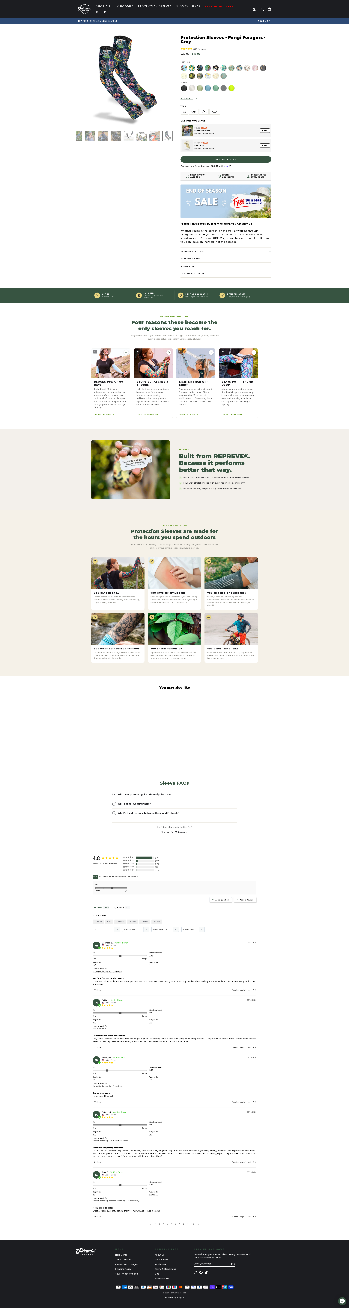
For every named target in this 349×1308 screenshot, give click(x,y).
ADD (266, 130)
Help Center (121, 1254)
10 (192, 1224)
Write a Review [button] (246, 900)
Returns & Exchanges (126, 1264)
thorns (144, 921)
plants (157, 921)
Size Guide (186, 98)
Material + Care (190, 259)
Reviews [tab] (98, 907)
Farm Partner (162, 1259)
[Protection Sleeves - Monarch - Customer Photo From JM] (198, 860)
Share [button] (98, 990)
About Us (160, 1254)
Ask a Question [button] (222, 900)
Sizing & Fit (187, 266)
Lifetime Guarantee (192, 274)
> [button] (198, 1224)
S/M (193, 111)
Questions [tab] (119, 907)
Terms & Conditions (165, 1269)
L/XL (203, 111)
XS (184, 111)
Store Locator (162, 1278)
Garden (120, 921)
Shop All (103, 6)
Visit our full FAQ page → (174, 832)
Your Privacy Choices (126, 1273)
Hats (196, 6)
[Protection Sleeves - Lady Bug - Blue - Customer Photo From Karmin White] (168, 868)
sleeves (98, 921)
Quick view (100, 740)
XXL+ (215, 111)
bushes (132, 921)
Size (183, 105)
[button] (250, 990)
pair (109, 921)
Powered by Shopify (174, 1297)
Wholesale (160, 1264)
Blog (157, 1273)
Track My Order (123, 1259)
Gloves (182, 6)
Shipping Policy (123, 1269)
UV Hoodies (124, 6)
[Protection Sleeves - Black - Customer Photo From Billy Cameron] (178, 860)
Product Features (192, 251)
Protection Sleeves (155, 6)
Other (101, 12)
